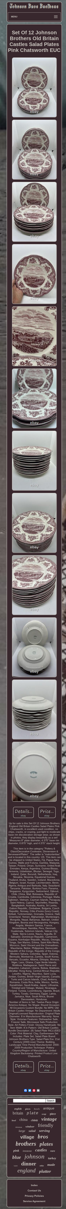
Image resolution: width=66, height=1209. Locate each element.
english (18, 1109)
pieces (27, 1109)
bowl (14, 1120)
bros (43, 1136)
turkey (52, 1158)
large (22, 1131)
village (27, 1137)
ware (16, 1166)
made (51, 1165)
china (23, 1119)
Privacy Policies (34, 1195)
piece (53, 1113)
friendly (45, 1125)
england (26, 1170)
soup (44, 1114)
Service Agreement (34, 1201)
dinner (28, 1164)
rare (52, 1150)
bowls (37, 1109)
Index (34, 1185)
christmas (18, 1127)
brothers (26, 1143)
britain (18, 1113)
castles (41, 1150)
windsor (30, 1126)
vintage (49, 1119)
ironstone (27, 1151)
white (42, 1166)
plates (46, 1144)
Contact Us (34, 1190)
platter (45, 1171)
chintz (34, 1120)
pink (16, 1150)
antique (48, 1108)
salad (32, 1131)
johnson (34, 1156)
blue (16, 1157)
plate (32, 1113)
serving (44, 1131)
